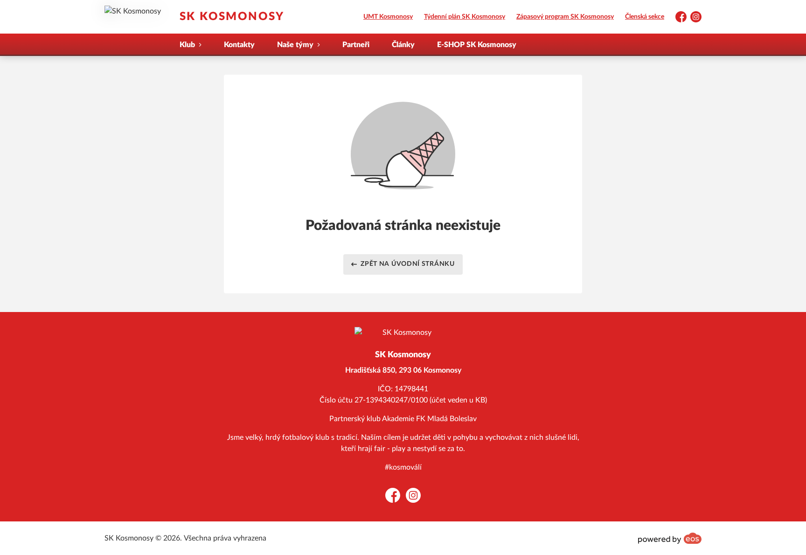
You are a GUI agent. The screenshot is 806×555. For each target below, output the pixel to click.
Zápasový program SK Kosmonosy (565, 17)
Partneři (355, 45)
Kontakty (239, 45)
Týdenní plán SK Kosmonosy (464, 17)
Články (403, 45)
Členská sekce (644, 17)
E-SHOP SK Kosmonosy (476, 45)
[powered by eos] (670, 538)
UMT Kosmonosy (388, 17)
